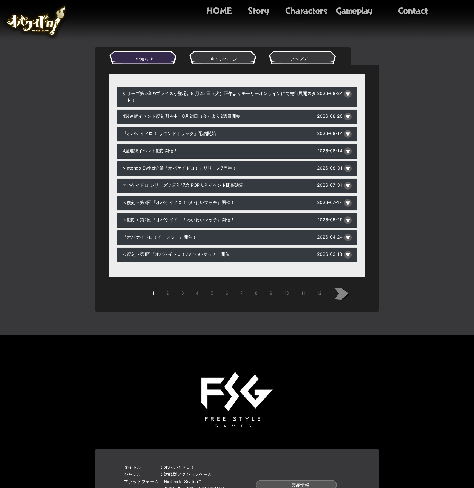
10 (286, 293)
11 (303, 293)
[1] (132, 294)
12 (319, 293)
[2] (341, 294)
